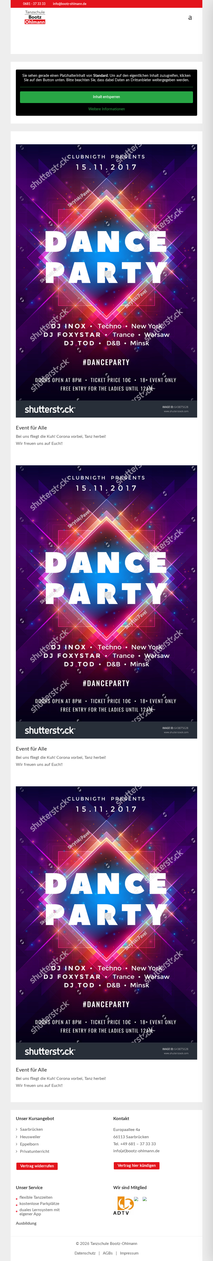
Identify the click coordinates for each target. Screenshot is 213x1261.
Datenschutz (85, 1253)
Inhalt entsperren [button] (106, 97)
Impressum (129, 1253)
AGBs (108, 1253)
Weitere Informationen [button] (106, 109)
